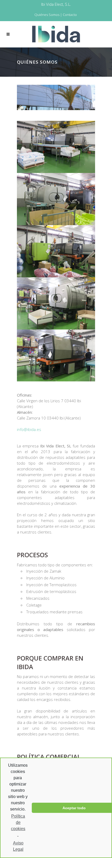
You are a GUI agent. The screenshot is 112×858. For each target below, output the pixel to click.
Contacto (70, 14)
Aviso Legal (18, 846)
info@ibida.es (29, 429)
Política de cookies (18, 822)
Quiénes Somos (46, 14)
